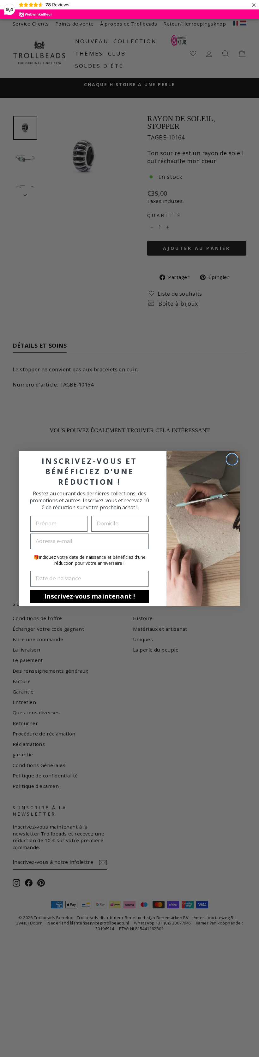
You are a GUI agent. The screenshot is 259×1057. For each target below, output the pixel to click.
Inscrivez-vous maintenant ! (89, 596)
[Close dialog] (232, 459)
